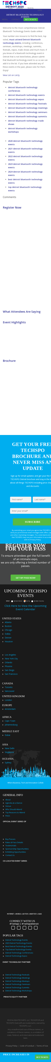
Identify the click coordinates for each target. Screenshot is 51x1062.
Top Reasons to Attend (15, 812)
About (7, 799)
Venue (8, 806)
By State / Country (39, 601)
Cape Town (10, 720)
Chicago (8, 630)
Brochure (9, 361)
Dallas (7, 633)
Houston (9, 641)
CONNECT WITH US (22, 921)
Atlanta (8, 622)
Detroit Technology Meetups (17, 981)
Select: (8, 601)
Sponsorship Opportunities (17, 848)
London (8, 700)
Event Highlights (14, 322)
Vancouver (9, 691)
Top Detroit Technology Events (18, 949)
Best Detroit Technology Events (18, 946)
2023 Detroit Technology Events (18, 943)
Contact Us (10, 855)
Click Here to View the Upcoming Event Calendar (25, 607)
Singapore (9, 752)
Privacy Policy (11, 1045)
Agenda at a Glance (13, 803)
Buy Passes (10, 839)
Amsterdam (10, 709)
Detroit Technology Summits (17, 987)
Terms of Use (42, 1045)
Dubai (7, 735)
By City (28, 601)
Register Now (12, 207)
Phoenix (8, 666)
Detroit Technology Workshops (18, 990)
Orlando (8, 662)
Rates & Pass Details (14, 842)
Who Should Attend (13, 809)
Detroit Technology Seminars (17, 984)
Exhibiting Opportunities (15, 852)
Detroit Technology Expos (16, 956)
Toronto (8, 687)
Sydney (8, 762)
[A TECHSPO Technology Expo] (26, 909)
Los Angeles (10, 654)
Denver (8, 637)
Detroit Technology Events (16, 940)
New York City (11, 658)
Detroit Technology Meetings (17, 978)
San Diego (9, 670)
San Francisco (11, 674)
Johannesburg (11, 724)
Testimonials (10, 845)
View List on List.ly (11, 75)
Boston (8, 626)
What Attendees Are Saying (22, 312)
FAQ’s (7, 815)
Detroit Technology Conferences (19, 952)
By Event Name (18, 601)
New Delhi (9, 748)
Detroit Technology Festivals (17, 974)
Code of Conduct (27, 1045)
